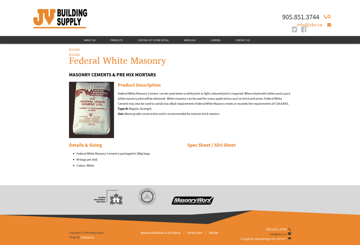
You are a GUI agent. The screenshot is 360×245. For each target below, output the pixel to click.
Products (116, 40)
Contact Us (243, 40)
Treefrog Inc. (87, 237)
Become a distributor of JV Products (161, 232)
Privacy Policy (194, 232)
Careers (215, 40)
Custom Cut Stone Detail (153, 40)
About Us (89, 40)
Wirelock (190, 40)
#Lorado (74, 49)
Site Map (213, 232)
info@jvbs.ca (309, 25)
